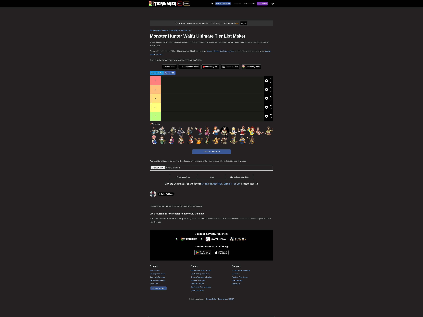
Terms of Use (223, 299)
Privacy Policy (211, 299)
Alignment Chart (231, 67)
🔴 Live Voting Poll (210, 67)
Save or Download (211, 152)
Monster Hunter (155, 30)
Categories (237, 4)
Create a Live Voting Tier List (201, 270)
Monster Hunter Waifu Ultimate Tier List (176, 30)
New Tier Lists (249, 4)
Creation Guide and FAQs (241, 270)
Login (272, 4)
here (236, 23)
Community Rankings (157, 277)
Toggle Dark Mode (197, 290)
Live (179, 4)
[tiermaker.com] (162, 3)
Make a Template (223, 4)
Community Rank (253, 67)
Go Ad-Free (262, 4)
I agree (243, 23)
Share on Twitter (157, 73)
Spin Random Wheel (190, 67)
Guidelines (235, 274)
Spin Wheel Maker (197, 284)
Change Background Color (239, 177)
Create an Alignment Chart (200, 274)
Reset (212, 177)
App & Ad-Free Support (240, 277)
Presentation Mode (183, 177)
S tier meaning (237, 280)
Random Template (158, 288)
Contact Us (236, 284)
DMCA (231, 299)
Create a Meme (169, 67)
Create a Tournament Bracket (201, 277)
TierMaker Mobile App (157, 280)
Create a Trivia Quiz (198, 280)
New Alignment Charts (157, 274)
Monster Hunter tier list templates (220, 51)
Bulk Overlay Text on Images (201, 287)
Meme (186, 4)
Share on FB (169, 73)
